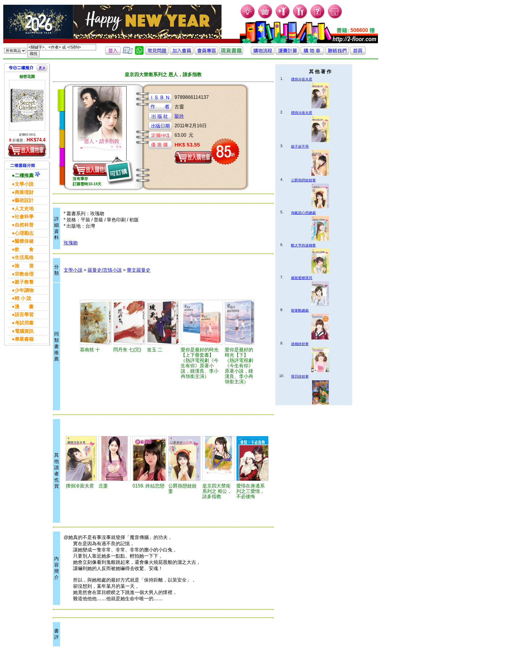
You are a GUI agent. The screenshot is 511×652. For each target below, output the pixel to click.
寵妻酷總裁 (300, 310)
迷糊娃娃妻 (300, 344)
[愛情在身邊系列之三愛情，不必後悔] (252, 458)
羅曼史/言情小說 (105, 270)
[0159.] (149, 458)
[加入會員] (283, 17)
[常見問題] (318, 17)
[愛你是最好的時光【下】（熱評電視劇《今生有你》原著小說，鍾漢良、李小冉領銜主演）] (239, 322)
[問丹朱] (129, 322)
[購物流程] (262, 53)
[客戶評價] (128, 53)
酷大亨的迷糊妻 (303, 245)
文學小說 (73, 270)
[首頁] (335, 17)
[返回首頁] (358, 53)
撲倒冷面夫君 (301, 79)
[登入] (113, 53)
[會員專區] (206, 53)
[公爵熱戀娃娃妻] (184, 458)
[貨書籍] (231, 53)
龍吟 (179, 116)
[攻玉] (163, 322)
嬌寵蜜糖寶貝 (301, 278)
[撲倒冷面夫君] (81, 458)
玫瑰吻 (71, 242)
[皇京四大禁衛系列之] (218, 458)
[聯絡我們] (337, 53)
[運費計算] (287, 53)
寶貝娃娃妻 (300, 376)
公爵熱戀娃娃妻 (303, 180)
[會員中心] (300, 17)
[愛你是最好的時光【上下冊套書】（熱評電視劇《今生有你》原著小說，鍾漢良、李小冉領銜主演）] (202, 322)
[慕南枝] (95, 322)
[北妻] (114, 458)
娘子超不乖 (300, 146)
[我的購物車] (265, 17)
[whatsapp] (139, 53)
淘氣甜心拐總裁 (303, 213)
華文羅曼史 (139, 270)
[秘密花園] (27, 105)
